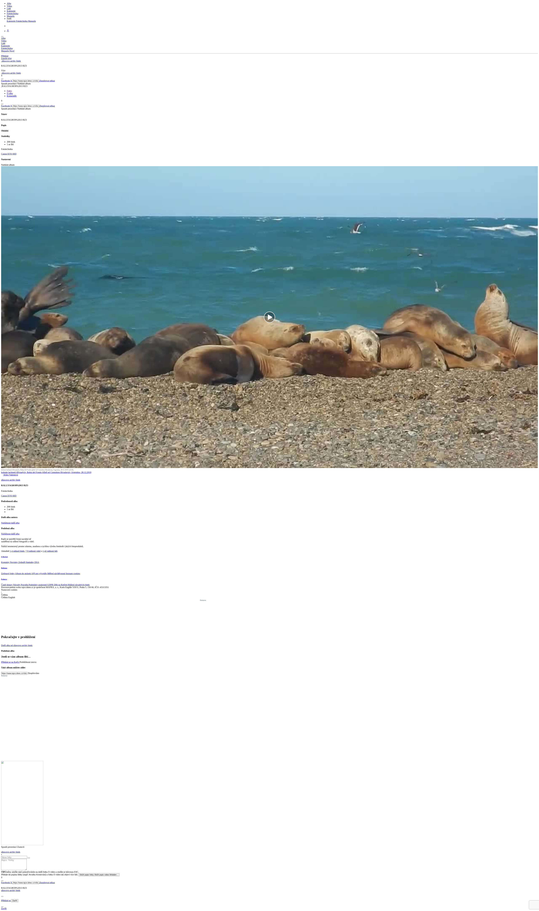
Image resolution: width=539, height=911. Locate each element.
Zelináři (22, 562)
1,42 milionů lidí (50, 551)
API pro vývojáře (39, 573)
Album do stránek (23, 573)
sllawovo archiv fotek (10, 890)
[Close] (2, 896)
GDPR (50, 585)
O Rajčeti (4, 557)
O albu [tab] (10, 93)
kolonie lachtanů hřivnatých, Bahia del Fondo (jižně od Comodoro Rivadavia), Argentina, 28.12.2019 (46, 472)
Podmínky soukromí (38, 585)
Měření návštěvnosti (56, 573)
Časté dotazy (7, 585)
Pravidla (25, 585)
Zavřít (14, 901)
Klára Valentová (10, 475)
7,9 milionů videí (33, 551)
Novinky (14, 562)
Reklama (4, 568)
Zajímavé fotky (8, 573)
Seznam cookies (73, 573)
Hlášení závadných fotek (79, 585)
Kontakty (5, 562)
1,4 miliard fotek (17, 551)
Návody (17, 585)
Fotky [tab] (9, 91)
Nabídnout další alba (10, 523)
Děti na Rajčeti (61, 585)
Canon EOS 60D (8, 154)
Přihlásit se (6, 900)
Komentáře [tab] (12, 96)
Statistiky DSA (32, 562)
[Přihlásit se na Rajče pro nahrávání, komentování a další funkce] (8, 31)
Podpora (4, 579)
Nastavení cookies (9, 590)
